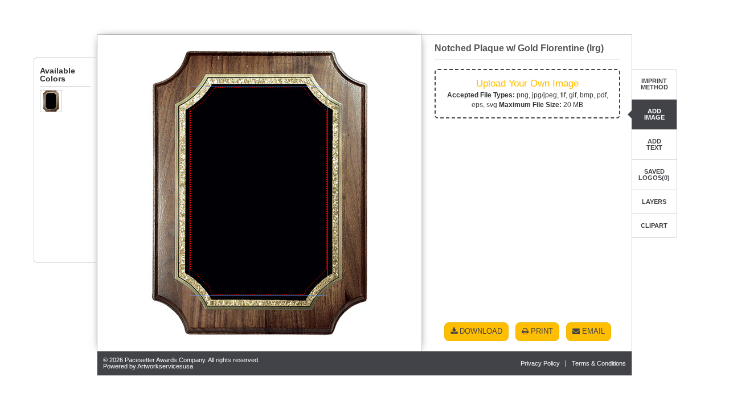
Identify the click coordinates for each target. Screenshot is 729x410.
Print (541, 331)
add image (654, 114)
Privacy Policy (540, 363)
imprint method (654, 84)
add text (654, 144)
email (592, 331)
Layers (654, 201)
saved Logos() (654, 174)
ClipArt (654, 225)
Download (479, 331)
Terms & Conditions (599, 363)
